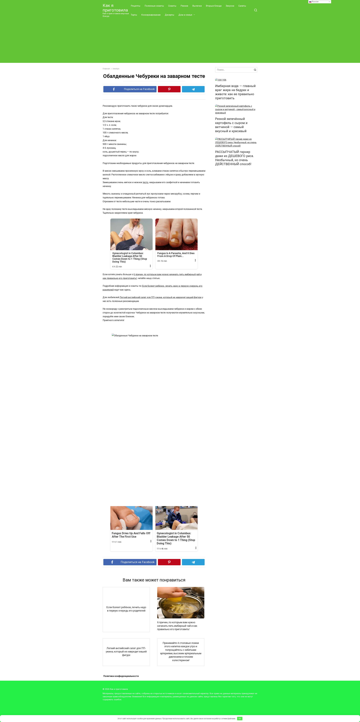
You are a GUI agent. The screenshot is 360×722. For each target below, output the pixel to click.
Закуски (230, 5)
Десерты (169, 14)
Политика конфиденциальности (121, 676)
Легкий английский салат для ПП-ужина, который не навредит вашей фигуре (161, 297)
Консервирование (151, 14)
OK (239, 719)
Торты (134, 14)
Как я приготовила (115, 8)
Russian (315, 2)
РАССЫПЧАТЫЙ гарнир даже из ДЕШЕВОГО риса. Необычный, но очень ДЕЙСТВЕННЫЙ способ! (234, 158)
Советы (172, 5)
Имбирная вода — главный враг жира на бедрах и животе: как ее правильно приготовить (235, 92)
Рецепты (135, 5)
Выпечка (197, 5)
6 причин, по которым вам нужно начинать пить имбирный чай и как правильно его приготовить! (177, 626)
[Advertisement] (180, 40)
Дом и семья (185, 14)
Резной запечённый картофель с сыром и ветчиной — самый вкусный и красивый (231, 125)
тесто (145, 182)
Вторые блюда (213, 5)
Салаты (242, 5)
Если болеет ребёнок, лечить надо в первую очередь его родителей (126, 609)
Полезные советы (154, 5)
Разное (184, 5)
